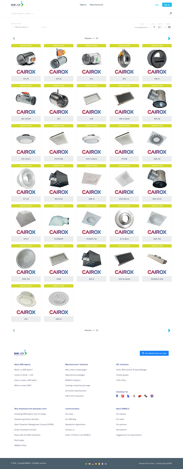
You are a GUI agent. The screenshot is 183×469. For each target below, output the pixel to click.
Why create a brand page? (76, 369)
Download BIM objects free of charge (30, 413)
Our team (120, 419)
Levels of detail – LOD (23, 374)
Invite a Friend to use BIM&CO (78, 434)
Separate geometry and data (26, 419)
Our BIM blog (70, 419)
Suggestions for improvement (129, 434)
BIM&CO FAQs (20, 445)
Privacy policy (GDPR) (164, 463)
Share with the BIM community (27, 434)
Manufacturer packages (75, 374)
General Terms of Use (146, 463)
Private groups (122, 374)
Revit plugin (19, 440)
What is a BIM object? (23, 369)
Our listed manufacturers (75, 390)
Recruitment (121, 429)
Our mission (121, 413)
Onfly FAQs (121, 380)
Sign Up (167, 4)
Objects (83, 4)
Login (157, 4)
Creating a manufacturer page (77, 385)
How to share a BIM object (25, 380)
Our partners (121, 424)
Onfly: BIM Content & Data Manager (131, 369)
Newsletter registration (75, 424)
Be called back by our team (156, 353)
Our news (69, 413)
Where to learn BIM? (22, 385)
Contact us (69, 429)
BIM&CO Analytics (73, 380)
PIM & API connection (74, 395)
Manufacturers (96, 4)
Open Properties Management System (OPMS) (34, 424)
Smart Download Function (25, 429)
